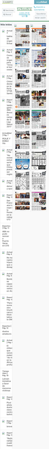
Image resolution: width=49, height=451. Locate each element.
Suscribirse (41, 14)
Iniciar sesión (40, 18)
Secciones (9, 10)
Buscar (8, 14)
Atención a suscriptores (39, 8)
